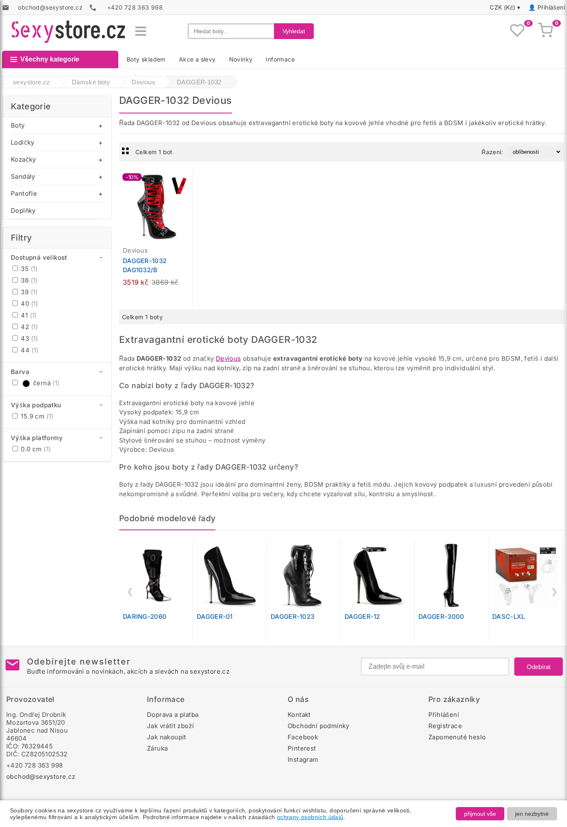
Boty (18, 125)
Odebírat (538, 666)
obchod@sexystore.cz (41, 776)
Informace (280, 59)
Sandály (23, 176)
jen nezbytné (532, 813)
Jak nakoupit (166, 737)
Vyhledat (294, 31)
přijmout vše (480, 813)
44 (29, 350)
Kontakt (299, 715)
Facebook (303, 737)
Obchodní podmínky (318, 726)
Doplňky (23, 210)
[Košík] (545, 31)
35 (28, 269)
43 (28, 338)
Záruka (157, 748)
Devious (228, 358)
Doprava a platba (172, 715)
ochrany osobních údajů (310, 817)
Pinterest (302, 748)
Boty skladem (146, 59)
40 (28, 304)
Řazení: (492, 151)
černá (46, 383)
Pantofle (24, 193)
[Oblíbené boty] (517, 31)
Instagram (303, 759)
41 (28, 315)
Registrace (445, 726)
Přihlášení (551, 7)
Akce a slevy (197, 59)
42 (28, 327)
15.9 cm (36, 416)
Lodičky (22, 142)
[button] (188, 180)
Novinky (241, 59)
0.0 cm (35, 449)
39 (28, 292)
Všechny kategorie (49, 59)
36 (28, 280)
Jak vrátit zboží (170, 726)
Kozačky (23, 159)
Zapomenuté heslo (457, 737)
